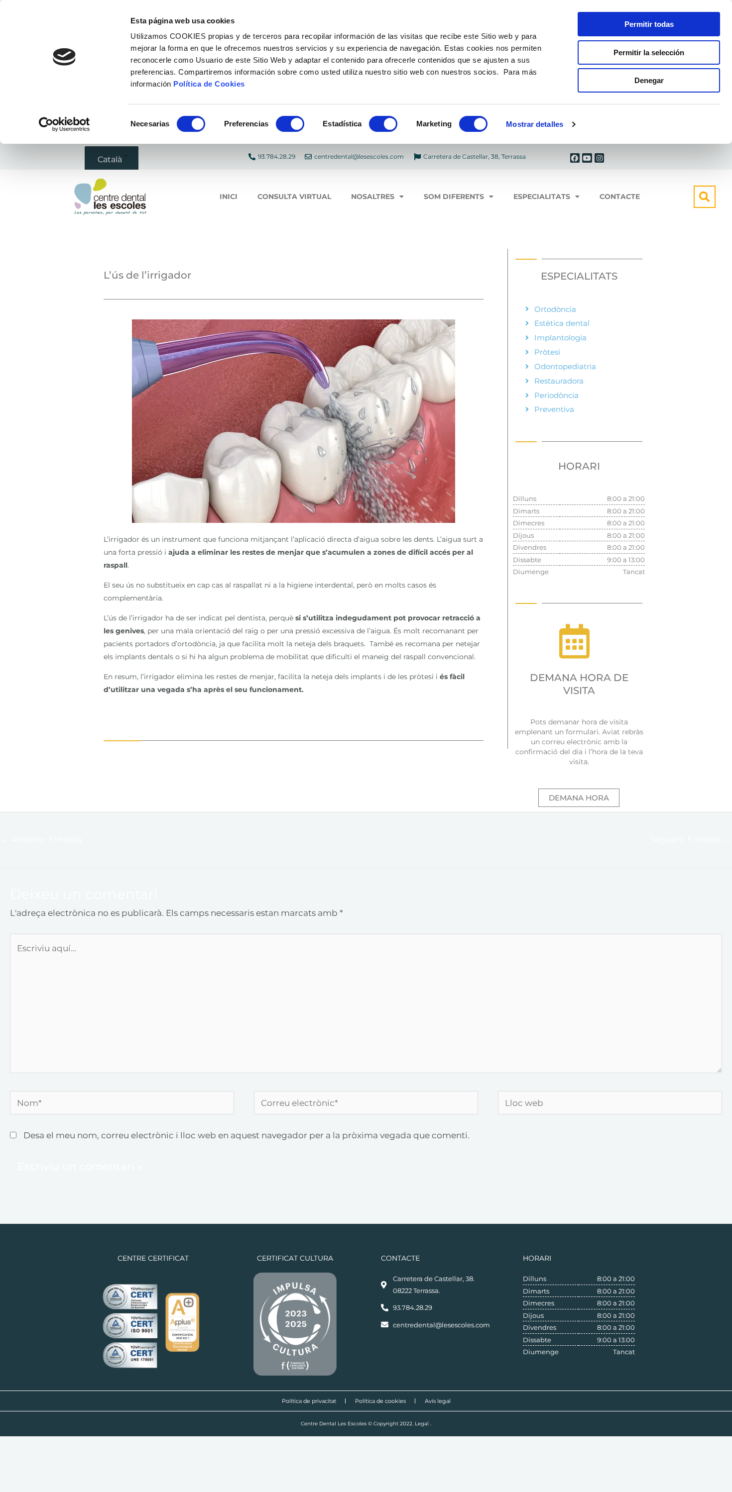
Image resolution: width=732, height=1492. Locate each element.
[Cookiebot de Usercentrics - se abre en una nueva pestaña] (64, 124)
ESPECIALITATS (541, 196)
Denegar (649, 80)
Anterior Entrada (41, 839)
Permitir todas (649, 24)
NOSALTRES (372, 196)
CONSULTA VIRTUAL (294, 196)
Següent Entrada (690, 839)
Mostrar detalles (534, 124)
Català (110, 159)
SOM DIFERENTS (454, 196)
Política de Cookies (209, 84)
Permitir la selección (648, 52)
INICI (229, 196)
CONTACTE (620, 196)
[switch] (290, 124)
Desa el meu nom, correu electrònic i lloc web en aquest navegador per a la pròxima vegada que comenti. (246, 1135)
